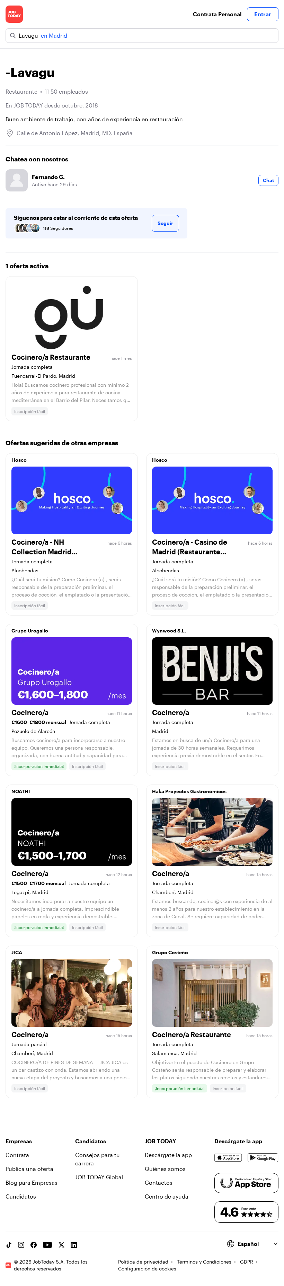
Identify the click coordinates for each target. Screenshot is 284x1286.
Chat (268, 180)
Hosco (19, 460)
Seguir (165, 223)
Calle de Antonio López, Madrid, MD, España (75, 133)
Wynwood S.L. (169, 630)
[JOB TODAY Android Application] (263, 1158)
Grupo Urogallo (29, 630)
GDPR (246, 1262)
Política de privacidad (143, 1262)
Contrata (17, 1155)
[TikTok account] (9, 1245)
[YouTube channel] (47, 1245)
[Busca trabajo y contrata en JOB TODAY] (14, 14)
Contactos (158, 1182)
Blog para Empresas (31, 1182)
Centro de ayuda (166, 1196)
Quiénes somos (165, 1168)
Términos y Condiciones (204, 1262)
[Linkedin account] (74, 1245)
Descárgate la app (168, 1155)
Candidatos (21, 1196)
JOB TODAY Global (99, 1177)
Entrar (262, 14)
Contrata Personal (217, 14)
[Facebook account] (33, 1245)
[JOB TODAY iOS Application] (228, 1158)
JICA (16, 952)
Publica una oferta (29, 1168)
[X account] (61, 1245)
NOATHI (20, 791)
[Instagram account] (21, 1245)
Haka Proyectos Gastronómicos (189, 791)
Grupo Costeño (170, 952)
